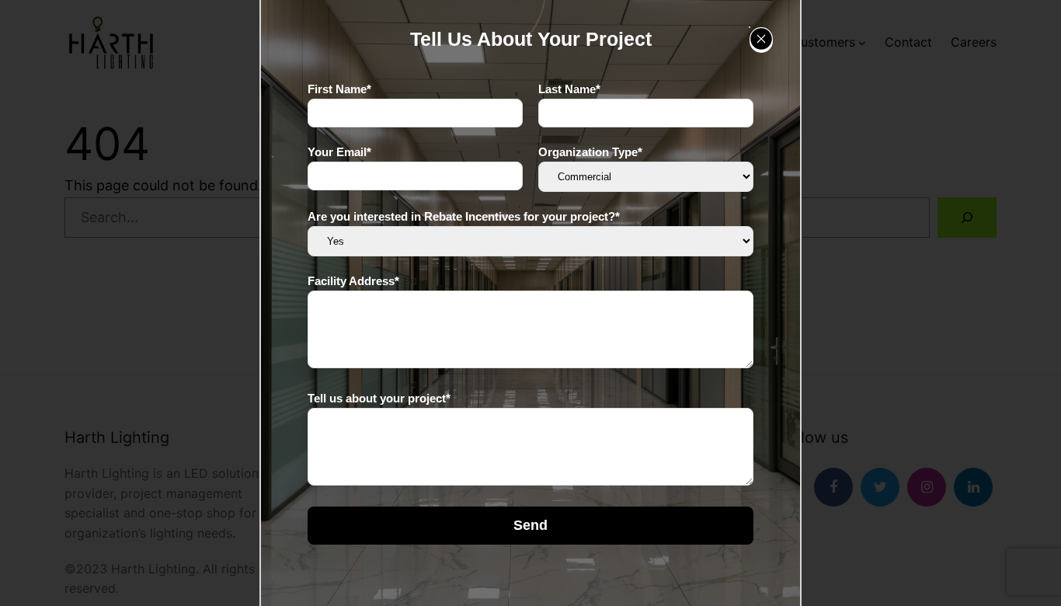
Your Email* (339, 151)
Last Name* (569, 89)
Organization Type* (590, 151)
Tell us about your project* (379, 398)
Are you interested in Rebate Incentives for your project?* (464, 216)
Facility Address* (353, 280)
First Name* (339, 89)
